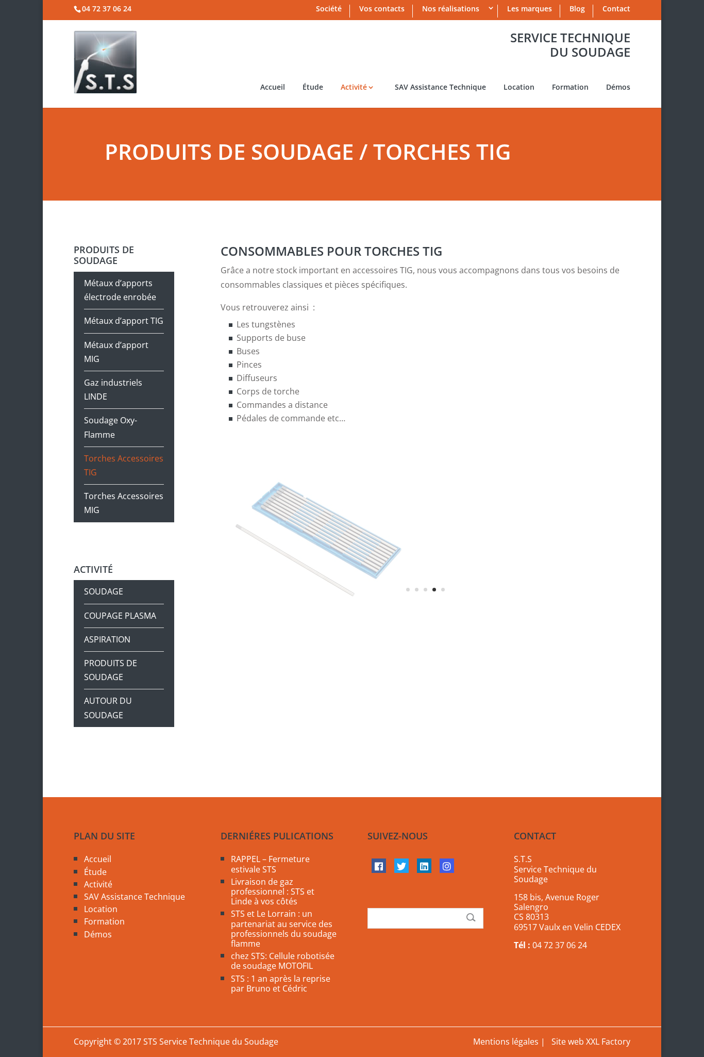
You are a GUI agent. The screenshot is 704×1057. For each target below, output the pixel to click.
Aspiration (107, 639)
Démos (618, 88)
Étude (313, 88)
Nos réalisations (450, 9)
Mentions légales (506, 1041)
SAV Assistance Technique (440, 88)
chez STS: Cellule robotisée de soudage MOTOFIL (282, 960)
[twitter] (401, 865)
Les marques (529, 9)
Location (519, 88)
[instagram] (447, 865)
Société (329, 9)
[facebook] (379, 865)
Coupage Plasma (120, 615)
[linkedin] (424, 865)
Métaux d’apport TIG (123, 320)
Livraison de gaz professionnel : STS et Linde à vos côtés (272, 891)
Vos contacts (382, 9)
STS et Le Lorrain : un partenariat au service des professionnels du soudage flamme (284, 928)
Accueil (272, 88)
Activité (354, 88)
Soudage (103, 591)
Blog (577, 9)
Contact (616, 9)
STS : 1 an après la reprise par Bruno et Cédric (280, 983)
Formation (570, 88)
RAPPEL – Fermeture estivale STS (270, 863)
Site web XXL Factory (590, 1041)
